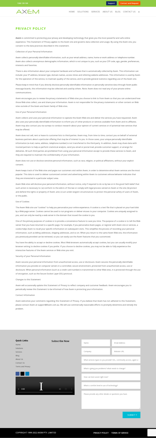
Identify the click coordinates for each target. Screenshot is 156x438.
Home (72, 12)
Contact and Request (129, 3)
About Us (107, 12)
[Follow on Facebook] (18, 374)
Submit (131, 415)
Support (111, 3)
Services (95, 12)
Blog (117, 12)
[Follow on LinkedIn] (27, 374)
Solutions (83, 12)
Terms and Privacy (23, 367)
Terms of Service (119, 433)
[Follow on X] (22, 374)
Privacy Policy (101, 433)
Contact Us (129, 12)
